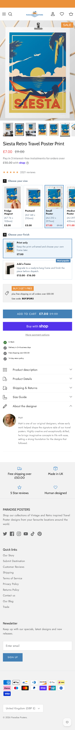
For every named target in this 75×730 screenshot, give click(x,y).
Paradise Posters (19, 717)
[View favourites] (62, 14)
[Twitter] (5, 534)
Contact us (9, 595)
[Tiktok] (33, 534)
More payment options (37, 334)
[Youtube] (26, 534)
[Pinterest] (40, 534)
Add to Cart (37, 314)
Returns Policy (11, 590)
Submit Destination (14, 561)
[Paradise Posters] (34, 14)
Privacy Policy (11, 584)
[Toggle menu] (4, 14)
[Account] (53, 14)
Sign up (13, 657)
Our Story (8, 555)
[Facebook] (12, 534)
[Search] (12, 14)
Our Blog (8, 601)
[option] (37, 71)
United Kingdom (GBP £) (20, 708)
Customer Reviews (13, 567)
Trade (6, 607)
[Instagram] (19, 534)
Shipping (8, 572)
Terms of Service (12, 578)
